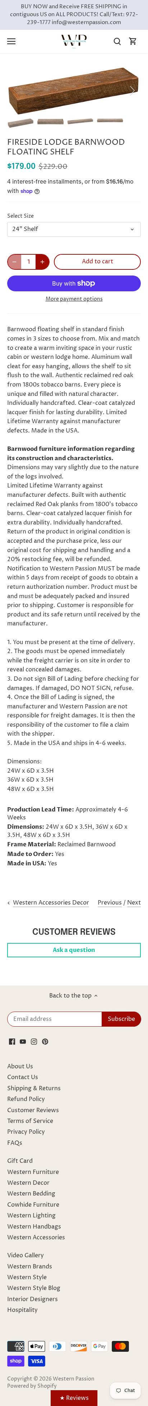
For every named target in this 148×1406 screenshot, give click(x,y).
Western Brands (29, 1267)
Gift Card (20, 1161)
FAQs (14, 1143)
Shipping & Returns (34, 1088)
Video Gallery (25, 1255)
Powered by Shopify (32, 1386)
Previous (110, 903)
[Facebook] (12, 1041)
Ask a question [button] (74, 950)
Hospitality (22, 1310)
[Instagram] (34, 1041)
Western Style (27, 1277)
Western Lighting (31, 1216)
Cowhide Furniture (33, 1205)
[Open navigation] (11, 41)
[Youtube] (23, 1041)
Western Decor (28, 1183)
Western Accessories (36, 1237)
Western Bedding (31, 1194)
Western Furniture (33, 1172)
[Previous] (16, 91)
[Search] (117, 41)
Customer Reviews (33, 1110)
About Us (20, 1066)
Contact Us (22, 1077)
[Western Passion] (74, 41)
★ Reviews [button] (74, 1398)
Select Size (20, 216)
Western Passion (73, 1379)
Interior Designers (32, 1299)
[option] (74, 90)
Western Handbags (34, 1227)
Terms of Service (30, 1121)
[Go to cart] (133, 41)
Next (134, 903)
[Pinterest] (45, 1041)
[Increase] (42, 261)
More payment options (74, 299)
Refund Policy (26, 1099)
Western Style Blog (33, 1288)
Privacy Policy (26, 1132)
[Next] (132, 91)
